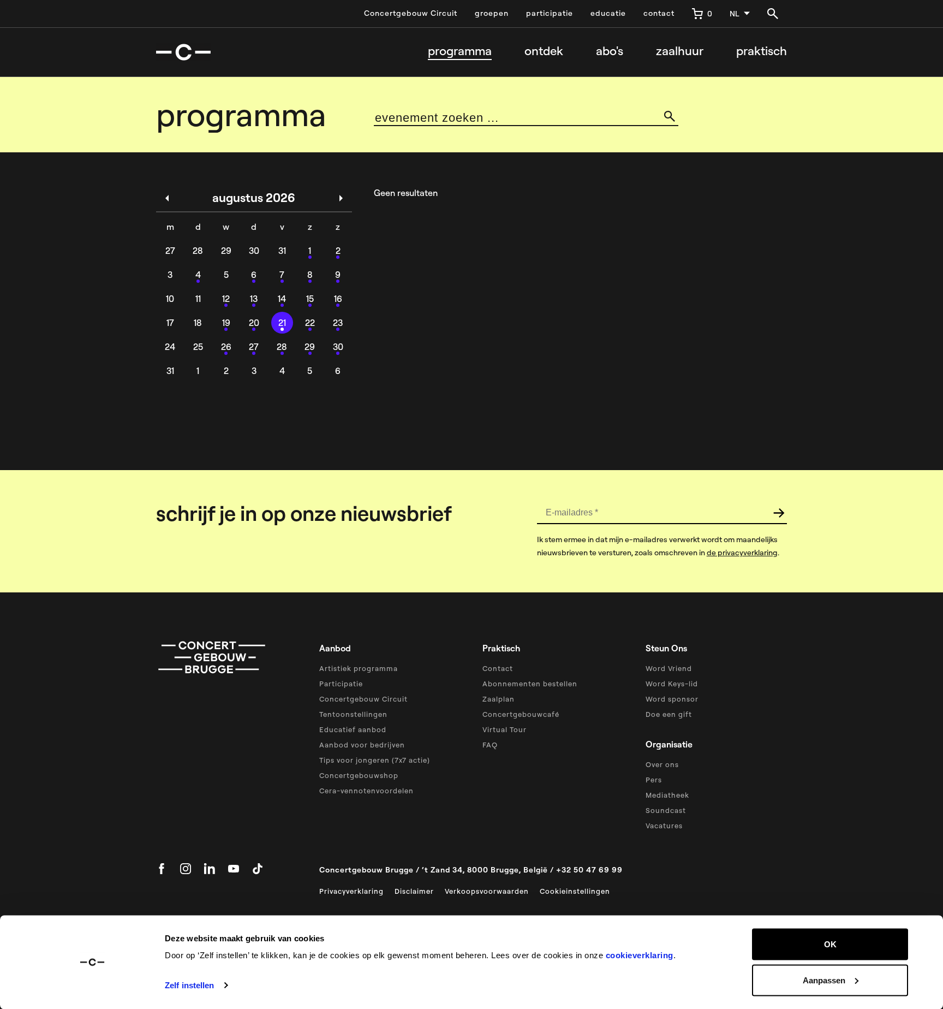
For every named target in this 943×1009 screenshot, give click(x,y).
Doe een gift (669, 714)
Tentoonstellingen (353, 714)
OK (830, 944)
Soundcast (666, 810)
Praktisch (761, 51)
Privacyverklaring (351, 891)
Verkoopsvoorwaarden (487, 891)
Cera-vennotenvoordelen (366, 790)
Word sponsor (672, 699)
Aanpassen (824, 979)
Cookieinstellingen (575, 891)
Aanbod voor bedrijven (362, 744)
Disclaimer (414, 891)
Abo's (609, 51)
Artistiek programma (358, 668)
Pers (654, 779)
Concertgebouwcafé (520, 714)
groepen (492, 13)
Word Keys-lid (672, 683)
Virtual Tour (504, 729)
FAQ (490, 744)
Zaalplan (498, 699)
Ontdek (543, 51)
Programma (460, 51)
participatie (549, 13)
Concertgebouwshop (358, 775)
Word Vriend (669, 668)
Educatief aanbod (352, 729)
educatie (608, 13)
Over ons (662, 764)
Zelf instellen (189, 985)
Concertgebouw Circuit (410, 13)
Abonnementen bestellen (529, 683)
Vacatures (664, 825)
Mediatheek (667, 795)
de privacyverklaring (742, 552)
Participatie (341, 683)
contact (659, 13)
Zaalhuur (679, 51)
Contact (497, 668)
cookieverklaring (639, 955)
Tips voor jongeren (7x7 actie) (374, 760)
